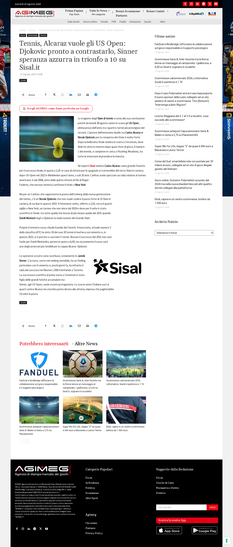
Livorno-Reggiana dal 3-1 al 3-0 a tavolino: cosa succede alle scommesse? (181, 118)
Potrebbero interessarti (43, 344)
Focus (32, 30)
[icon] (169, 534)
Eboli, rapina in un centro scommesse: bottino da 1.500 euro (182, 201)
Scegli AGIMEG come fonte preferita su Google (58, 108)
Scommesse (32, 35)
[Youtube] (216, 4)
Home (22, 30)
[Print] (87, 94)
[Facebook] (185, 4)
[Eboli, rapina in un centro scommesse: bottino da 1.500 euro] (126, 410)
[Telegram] (204, 4)
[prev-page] (21, 441)
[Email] (79, 94)
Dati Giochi (74, 21)
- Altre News (85, 344)
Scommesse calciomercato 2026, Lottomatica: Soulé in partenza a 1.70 (181, 80)
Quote (147, 21)
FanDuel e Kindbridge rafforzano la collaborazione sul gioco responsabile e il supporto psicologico (38, 384)
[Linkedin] (197, 4)
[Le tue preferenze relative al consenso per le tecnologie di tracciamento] (226, 540)
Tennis (43, 35)
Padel (123, 21)
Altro (162, 21)
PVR (114, 21)
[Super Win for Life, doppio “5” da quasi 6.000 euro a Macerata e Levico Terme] (82, 410)
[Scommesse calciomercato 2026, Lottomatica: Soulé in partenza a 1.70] (126, 363)
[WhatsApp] (62, 94)
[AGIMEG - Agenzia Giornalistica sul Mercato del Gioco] (35, 14)
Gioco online (90, 21)
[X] (210, 4)
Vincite (104, 21)
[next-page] (27, 441)
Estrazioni (135, 21)
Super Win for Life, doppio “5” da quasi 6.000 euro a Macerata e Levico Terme (184, 148)
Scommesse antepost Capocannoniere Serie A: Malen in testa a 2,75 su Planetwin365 (39, 430)
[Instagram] (191, 4)
